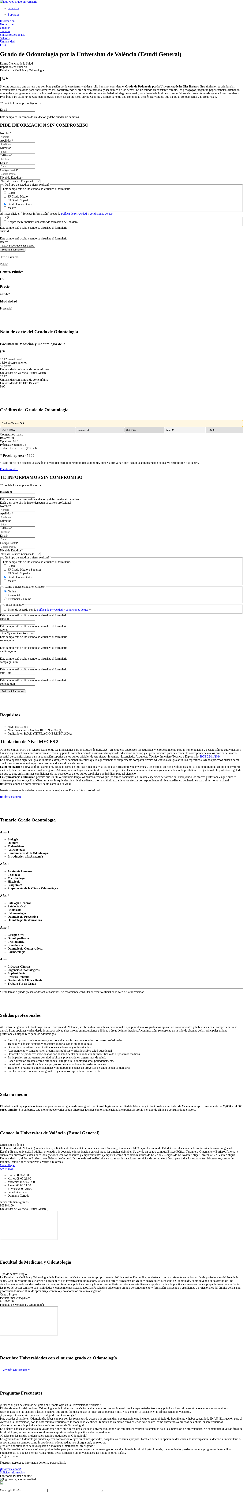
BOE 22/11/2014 (210, 756)
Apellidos (6, 140)
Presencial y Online (19, 599)
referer (4, 241)
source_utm (7, 640)
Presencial (14, 595)
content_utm (7, 683)
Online (12, 591)
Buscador (13, 8)
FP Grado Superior (19, 573)
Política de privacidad (88, 1490)
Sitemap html (8, 1496)
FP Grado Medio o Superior (24, 569)
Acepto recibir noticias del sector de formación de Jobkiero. (42, 222)
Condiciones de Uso (61, 1490)
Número (5, 148)
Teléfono (6, 155)
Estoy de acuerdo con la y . (49, 609)
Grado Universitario (20, 204)
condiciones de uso (101, 213)
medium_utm (8, 651)
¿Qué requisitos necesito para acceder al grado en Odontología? (38, 1415)
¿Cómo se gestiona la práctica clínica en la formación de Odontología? (42, 1425)
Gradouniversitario (35, 1490)
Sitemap (5, 1503)
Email (3, 109)
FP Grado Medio (18, 196)
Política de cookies (115, 1490)
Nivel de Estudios (11, 177)
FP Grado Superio (18, 200)
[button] (121, 1405)
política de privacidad (74, 213)
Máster (12, 207)
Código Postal (9, 170)
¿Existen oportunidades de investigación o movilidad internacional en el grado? (47, 1445)
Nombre (5, 133)
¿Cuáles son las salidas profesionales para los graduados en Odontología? (44, 1435)
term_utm (5, 672)
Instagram (6, 491)
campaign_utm (9, 662)
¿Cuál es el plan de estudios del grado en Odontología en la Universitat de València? (50, 1404)
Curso (11, 192)
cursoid (4, 231)
